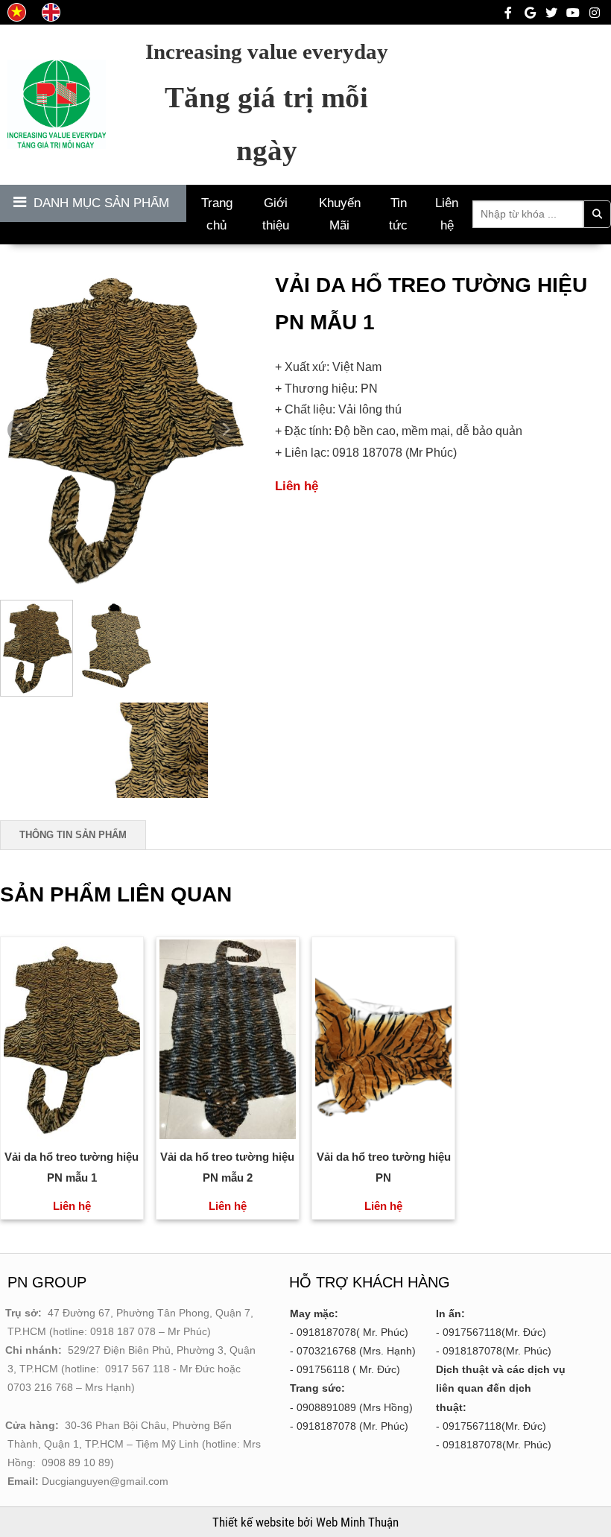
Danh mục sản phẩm (101, 203)
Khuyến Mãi (340, 214)
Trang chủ (216, 214)
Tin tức (398, 214)
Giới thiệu (275, 214)
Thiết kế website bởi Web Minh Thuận (305, 1522)
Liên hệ (446, 214)
